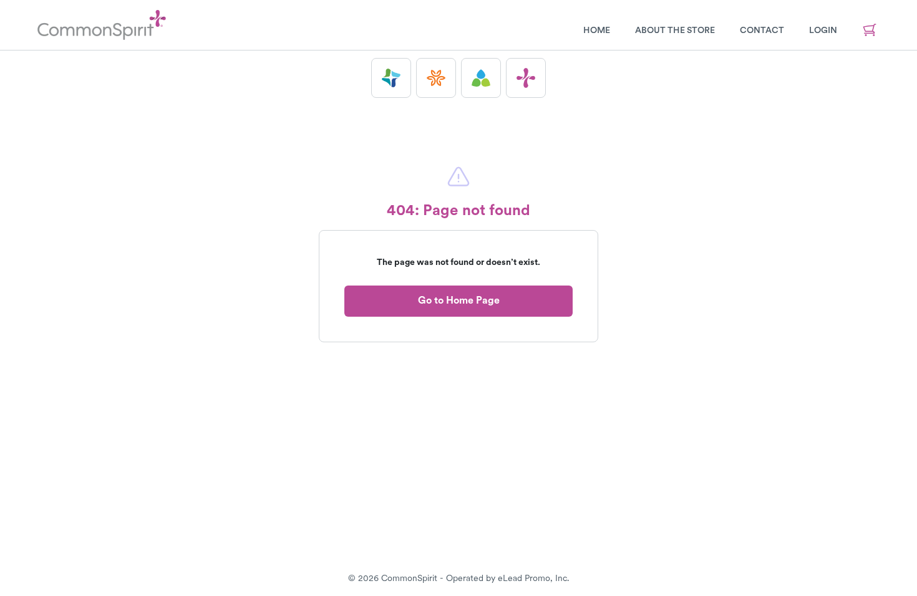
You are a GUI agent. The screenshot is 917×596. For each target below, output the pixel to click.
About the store (675, 30)
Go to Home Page (459, 300)
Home (596, 30)
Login (823, 30)
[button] (391, 78)
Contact (762, 30)
